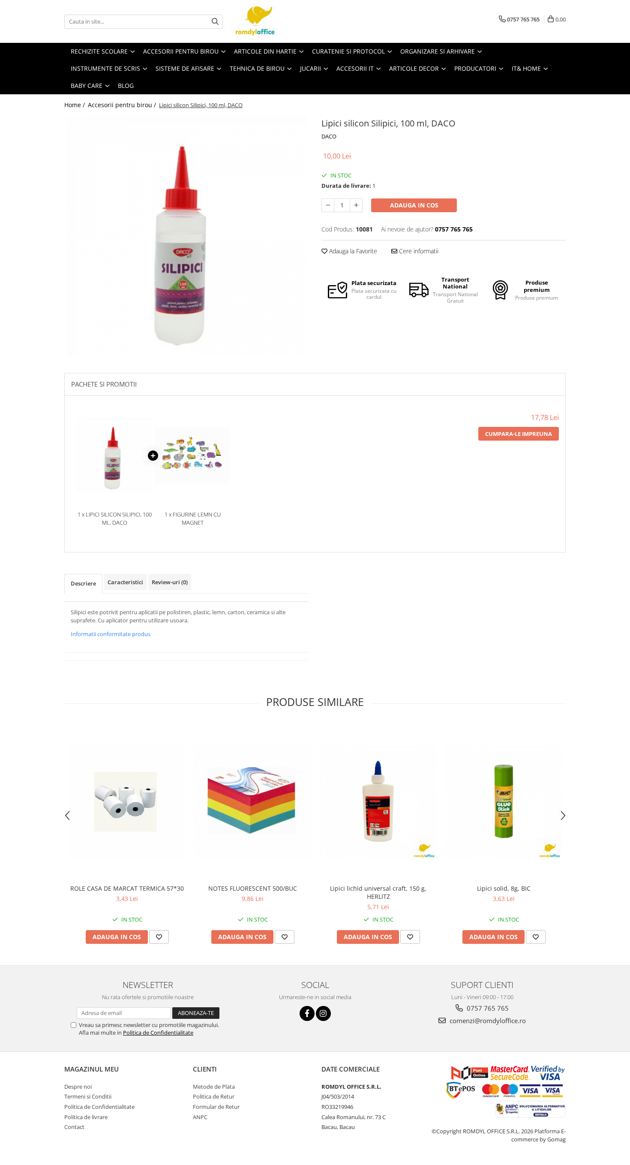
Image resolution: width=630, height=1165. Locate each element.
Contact (74, 1127)
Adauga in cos (414, 205)
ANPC (200, 1117)
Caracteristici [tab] (125, 582)
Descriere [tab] (83, 583)
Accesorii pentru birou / (123, 105)
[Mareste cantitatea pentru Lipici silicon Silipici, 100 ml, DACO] (356, 205)
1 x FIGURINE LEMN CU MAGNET (193, 518)
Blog (126, 85)
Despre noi (78, 1086)
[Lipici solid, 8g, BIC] (503, 801)
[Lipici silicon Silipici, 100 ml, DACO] (186, 236)
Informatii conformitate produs (110, 634)
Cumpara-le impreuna (518, 434)
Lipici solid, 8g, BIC (504, 888)
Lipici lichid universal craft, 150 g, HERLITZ (378, 892)
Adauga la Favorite (352, 251)
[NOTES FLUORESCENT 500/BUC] (252, 801)
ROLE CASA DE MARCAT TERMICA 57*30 (127, 888)
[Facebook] (307, 1013)
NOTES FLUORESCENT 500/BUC (252, 888)
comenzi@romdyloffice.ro (487, 1020)
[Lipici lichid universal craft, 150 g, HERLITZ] (378, 801)
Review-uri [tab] (170, 582)
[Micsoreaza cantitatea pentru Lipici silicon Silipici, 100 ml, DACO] (327, 205)
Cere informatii (417, 251)
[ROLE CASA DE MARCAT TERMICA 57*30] (127, 801)
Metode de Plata (214, 1086)
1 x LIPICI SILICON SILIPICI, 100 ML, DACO (115, 518)
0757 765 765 (487, 1008)
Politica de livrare (86, 1117)
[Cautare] (215, 22)
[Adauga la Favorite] (159, 937)
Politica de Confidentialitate (158, 1032)
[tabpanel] (186, 236)
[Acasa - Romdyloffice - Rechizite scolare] (278, 21)
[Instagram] (323, 1013)
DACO (328, 136)
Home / (75, 105)
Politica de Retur (213, 1096)
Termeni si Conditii (87, 1096)
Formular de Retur (216, 1107)
